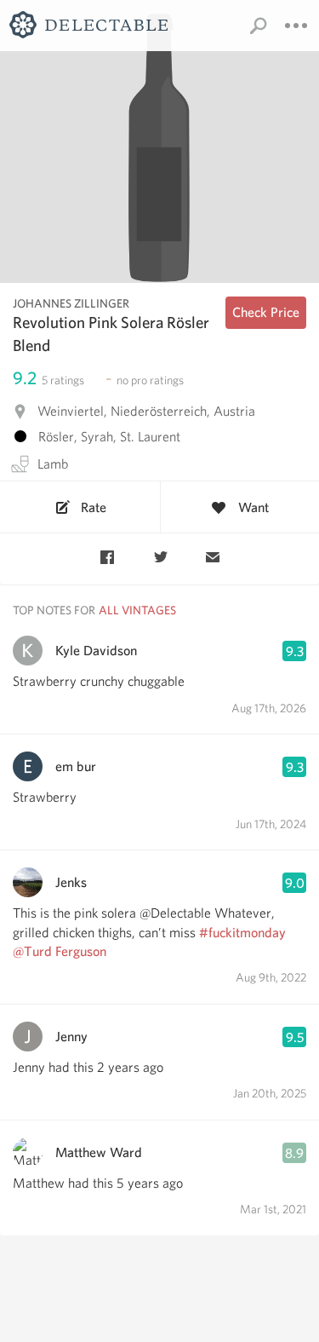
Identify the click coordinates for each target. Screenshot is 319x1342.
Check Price (265, 312)
